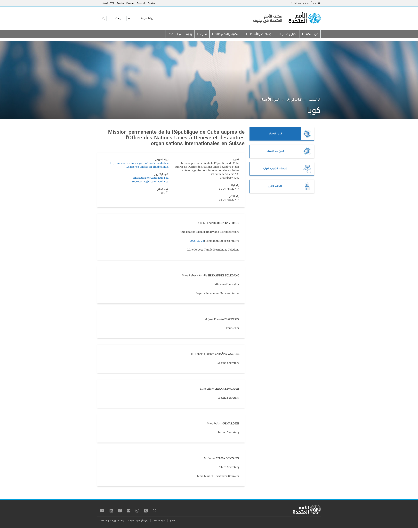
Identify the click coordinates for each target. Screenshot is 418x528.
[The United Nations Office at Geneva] (314, 18)
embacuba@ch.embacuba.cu (151, 178)
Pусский (141, 3)
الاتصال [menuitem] (172, 520)
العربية (105, 3)
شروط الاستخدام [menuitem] (159, 520)
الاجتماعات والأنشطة (261, 34)
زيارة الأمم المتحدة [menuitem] (180, 34)
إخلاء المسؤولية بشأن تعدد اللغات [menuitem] (111, 520)
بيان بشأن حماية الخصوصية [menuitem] (138, 520)
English (120, 3)
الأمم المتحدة (297, 18)
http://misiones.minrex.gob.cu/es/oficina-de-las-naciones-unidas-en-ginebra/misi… (139, 165)
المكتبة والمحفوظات (227, 34)
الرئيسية (315, 99)
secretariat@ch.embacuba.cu (150, 182)
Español (151, 3)
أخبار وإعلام (289, 34)
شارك (203, 34)
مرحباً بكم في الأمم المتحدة (303, 3)
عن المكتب (311, 34)
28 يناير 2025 (197, 241)
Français (130, 3)
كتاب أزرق (294, 99)
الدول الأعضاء (270, 99)
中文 (112, 3)
